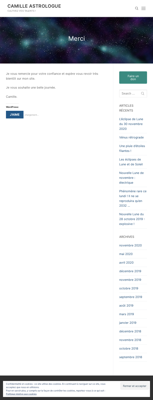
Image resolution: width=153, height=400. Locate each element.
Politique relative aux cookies (21, 394)
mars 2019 (126, 314)
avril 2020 (126, 262)
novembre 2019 (130, 280)
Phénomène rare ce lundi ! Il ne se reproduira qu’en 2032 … (132, 198)
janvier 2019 (127, 323)
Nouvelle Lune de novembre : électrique (131, 177)
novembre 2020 (130, 245)
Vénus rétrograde (131, 137)
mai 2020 (126, 254)
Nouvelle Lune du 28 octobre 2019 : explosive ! (132, 219)
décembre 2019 (130, 271)
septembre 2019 (130, 297)
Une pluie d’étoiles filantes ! (132, 148)
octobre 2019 (128, 288)
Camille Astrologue (34, 6)
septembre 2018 (130, 357)
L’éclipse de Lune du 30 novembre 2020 (131, 124)
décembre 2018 (130, 331)
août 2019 (126, 305)
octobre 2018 (128, 348)
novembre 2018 (130, 340)
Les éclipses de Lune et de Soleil (131, 161)
